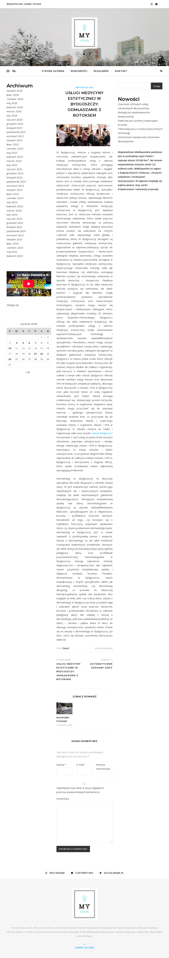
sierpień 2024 (14, 189)
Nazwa (61, 764)
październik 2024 (16, 181)
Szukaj (156, 86)
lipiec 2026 (13, 94)
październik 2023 (16, 231)
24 (9, 359)
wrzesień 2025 (15, 136)
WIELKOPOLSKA (84, 87)
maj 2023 (12, 251)
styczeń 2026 (14, 119)
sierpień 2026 (14, 90)
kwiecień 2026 (15, 107)
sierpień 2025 (14, 140)
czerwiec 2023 (15, 247)
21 (35, 353)
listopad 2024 (14, 177)
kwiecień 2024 (15, 206)
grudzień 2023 (15, 222)
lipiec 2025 (13, 144)
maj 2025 (12, 152)
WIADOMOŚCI (79, 71)
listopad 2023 (14, 227)
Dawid (66, 648)
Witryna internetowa (103, 766)
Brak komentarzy (104, 648)
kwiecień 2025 (15, 156)
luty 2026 (12, 115)
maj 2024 (12, 202)
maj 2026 (12, 103)
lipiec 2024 (13, 194)
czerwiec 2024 (15, 198)
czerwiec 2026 (15, 99)
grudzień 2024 (15, 173)
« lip (27, 372)
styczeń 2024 (14, 218)
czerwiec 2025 (15, 148)
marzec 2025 (14, 161)
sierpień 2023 (14, 239)
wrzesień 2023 (15, 235)
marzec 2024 (14, 210)
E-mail (80, 764)
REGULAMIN (101, 71)
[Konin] (84, 33)
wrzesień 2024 (15, 185)
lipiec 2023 (13, 243)
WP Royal (87, 936)
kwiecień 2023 (15, 256)
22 (41, 353)
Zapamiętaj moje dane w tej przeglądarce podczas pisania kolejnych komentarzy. (80, 790)
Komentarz (62, 798)
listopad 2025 (14, 127)
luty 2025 (12, 165)
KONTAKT (121, 71)
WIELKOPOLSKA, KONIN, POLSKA (24, 4)
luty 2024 (12, 214)
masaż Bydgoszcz (102, 433)
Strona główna (53, 71)
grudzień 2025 (15, 123)
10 (9, 348)
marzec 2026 (14, 111)
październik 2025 (16, 132)
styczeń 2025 (14, 169)
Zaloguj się (13, 305)
